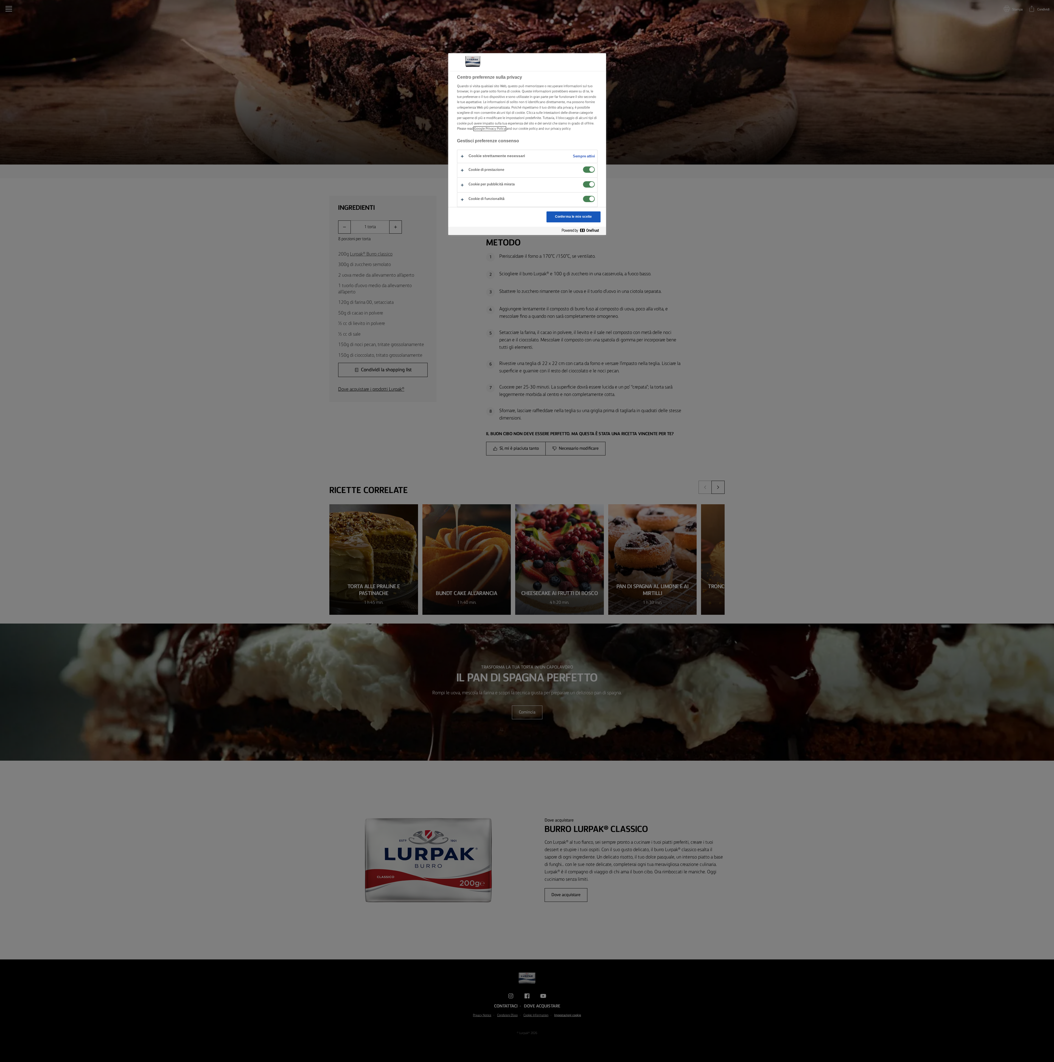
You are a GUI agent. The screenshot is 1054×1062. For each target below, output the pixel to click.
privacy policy (561, 129)
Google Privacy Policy (490, 129)
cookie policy (528, 129)
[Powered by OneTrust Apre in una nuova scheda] (582, 230)
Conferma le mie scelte (573, 217)
